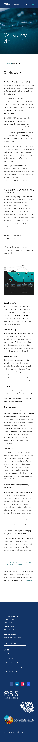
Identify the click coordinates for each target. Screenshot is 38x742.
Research (11, 658)
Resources (12, 672)
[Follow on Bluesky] (28, 684)
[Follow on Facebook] (11, 684)
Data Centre (12, 663)
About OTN (11, 654)
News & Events (14, 667)
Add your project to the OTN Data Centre (18, 564)
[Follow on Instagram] (22, 684)
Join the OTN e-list (14, 644)
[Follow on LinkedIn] (17, 684)
